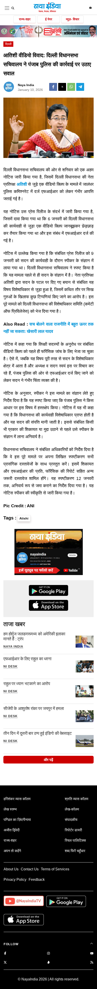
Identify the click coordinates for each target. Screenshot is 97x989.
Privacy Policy (15, 879)
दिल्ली (8, 44)
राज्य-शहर (24, 19)
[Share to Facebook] (53, 87)
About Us (11, 869)
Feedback (37, 879)
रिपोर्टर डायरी (73, 830)
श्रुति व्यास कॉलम (76, 799)
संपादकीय (71, 820)
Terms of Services (55, 869)
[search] (13, 8)
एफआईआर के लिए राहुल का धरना (27, 658)
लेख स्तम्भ (10, 809)
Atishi (23, 518)
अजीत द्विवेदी (12, 830)
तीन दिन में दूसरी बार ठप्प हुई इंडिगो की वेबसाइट (37, 733)
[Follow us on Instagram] (48, 954)
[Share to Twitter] (62, 87)
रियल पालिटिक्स (75, 840)
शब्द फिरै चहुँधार (75, 851)
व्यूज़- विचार (72, 19)
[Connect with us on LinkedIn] (48, 963)
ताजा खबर (14, 624)
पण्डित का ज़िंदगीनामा (17, 820)
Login (91, 7)
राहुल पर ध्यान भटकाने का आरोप (26, 683)
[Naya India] (47, 11)
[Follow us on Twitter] (5, 963)
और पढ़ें (48, 760)
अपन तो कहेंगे (12, 851)
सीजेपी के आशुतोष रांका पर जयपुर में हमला (33, 708)
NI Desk (10, 666)
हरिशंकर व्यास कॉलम (17, 799)
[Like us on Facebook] (5, 954)
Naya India (26, 85)
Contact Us (30, 869)
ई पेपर (48, 19)
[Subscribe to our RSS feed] (91, 963)
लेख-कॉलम (72, 809)
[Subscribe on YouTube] (91, 954)
